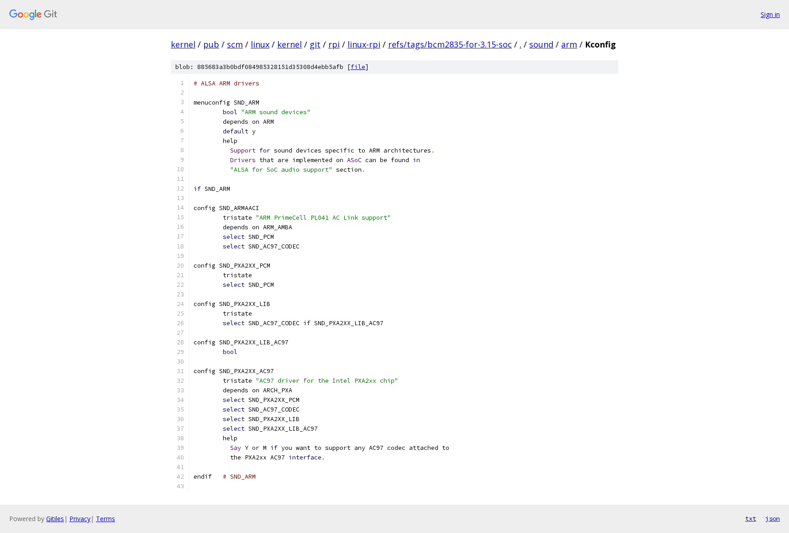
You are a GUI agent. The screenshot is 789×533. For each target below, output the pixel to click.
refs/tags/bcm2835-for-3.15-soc (450, 44)
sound (541, 44)
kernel (183, 44)
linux (260, 44)
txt (750, 518)
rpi (334, 44)
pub (211, 44)
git (315, 44)
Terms (105, 518)
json (772, 518)
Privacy (79, 518)
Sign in (770, 14)
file (358, 67)
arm (569, 44)
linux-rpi (363, 44)
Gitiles (55, 518)
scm (235, 44)
